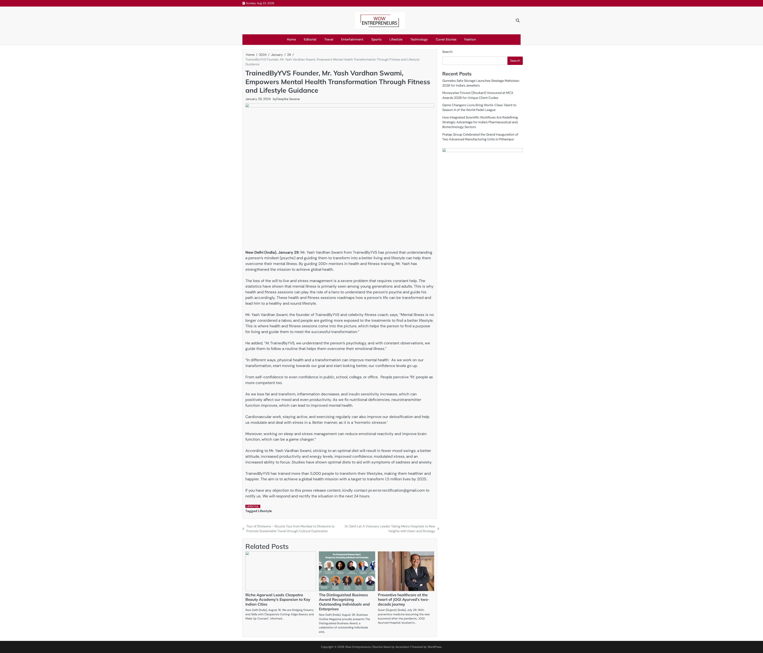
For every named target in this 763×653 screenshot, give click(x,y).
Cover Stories (446, 39)
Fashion (470, 39)
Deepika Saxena (288, 99)
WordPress (435, 647)
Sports (376, 39)
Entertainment (352, 39)
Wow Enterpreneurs (358, 647)
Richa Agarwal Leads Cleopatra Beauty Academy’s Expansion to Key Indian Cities (277, 599)
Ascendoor (402, 647)
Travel (328, 39)
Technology (419, 39)
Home (291, 39)
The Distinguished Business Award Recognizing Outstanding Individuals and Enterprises (344, 602)
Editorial (310, 39)
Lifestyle (395, 39)
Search (447, 52)
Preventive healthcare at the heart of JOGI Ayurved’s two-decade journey (403, 599)
